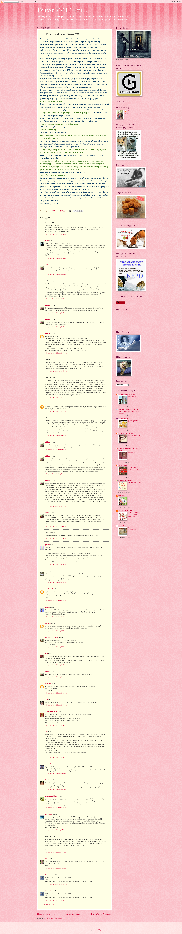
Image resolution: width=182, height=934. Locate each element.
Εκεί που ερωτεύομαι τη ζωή (128, 409)
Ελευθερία (48, 780)
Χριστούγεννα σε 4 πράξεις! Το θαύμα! (133, 468)
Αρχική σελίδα (73, 914)
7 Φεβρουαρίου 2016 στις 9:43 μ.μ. (55, 647)
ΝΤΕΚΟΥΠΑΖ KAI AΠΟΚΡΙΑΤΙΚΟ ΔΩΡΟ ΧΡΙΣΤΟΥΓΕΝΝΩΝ (134, 514)
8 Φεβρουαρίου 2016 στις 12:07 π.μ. (56, 725)
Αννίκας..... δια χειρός (125, 433)
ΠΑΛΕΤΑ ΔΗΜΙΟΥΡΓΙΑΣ (126, 511)
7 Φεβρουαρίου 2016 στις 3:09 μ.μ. (55, 506)
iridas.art (121, 496)
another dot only (132, 396)
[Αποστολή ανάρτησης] (69, 211)
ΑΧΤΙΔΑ (47, 265)
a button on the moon (125, 480)
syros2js (47, 545)
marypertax (48, 764)
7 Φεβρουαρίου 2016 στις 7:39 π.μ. (55, 234)
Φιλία (47, 241)
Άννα (47, 858)
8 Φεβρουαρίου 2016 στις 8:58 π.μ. (55, 790)
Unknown (48, 623)
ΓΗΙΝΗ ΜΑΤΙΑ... (123, 465)
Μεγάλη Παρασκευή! (134, 435)
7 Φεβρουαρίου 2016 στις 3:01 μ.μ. (55, 474)
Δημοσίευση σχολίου (49, 904)
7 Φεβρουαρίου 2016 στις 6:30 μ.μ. (55, 538)
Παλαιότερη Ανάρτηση (101, 914)
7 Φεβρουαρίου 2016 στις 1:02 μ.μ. (55, 411)
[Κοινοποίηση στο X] (78, 211)
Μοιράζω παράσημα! (134, 482)
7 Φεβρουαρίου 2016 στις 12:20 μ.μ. (56, 397)
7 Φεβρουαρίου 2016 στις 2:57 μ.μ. (55, 450)
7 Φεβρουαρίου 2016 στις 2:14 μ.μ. (55, 436)
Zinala (47, 699)
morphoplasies (49, 589)
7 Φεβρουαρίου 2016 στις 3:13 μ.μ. (55, 526)
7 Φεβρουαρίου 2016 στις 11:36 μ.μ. (56, 705)
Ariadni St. (48, 683)
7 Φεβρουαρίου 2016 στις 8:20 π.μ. (55, 259)
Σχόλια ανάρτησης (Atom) (54, 918)
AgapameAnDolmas (51, 796)
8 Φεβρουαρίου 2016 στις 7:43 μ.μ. (55, 852)
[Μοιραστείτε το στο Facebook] (80, 211)
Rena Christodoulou (51, 711)
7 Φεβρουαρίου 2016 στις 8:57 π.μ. (55, 299)
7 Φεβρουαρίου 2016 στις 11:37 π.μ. (56, 353)
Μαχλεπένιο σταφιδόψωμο (132, 528)
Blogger (100, 930)
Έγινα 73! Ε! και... (62, 9)
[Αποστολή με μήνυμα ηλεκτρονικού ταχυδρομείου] (74, 211)
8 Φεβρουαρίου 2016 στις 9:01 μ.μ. (55, 868)
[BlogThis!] (76, 211)
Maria (47, 571)
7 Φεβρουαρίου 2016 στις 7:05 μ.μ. (55, 564)
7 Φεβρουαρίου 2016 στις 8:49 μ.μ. (55, 631)
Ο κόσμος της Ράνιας (52, 637)
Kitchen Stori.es (123, 418)
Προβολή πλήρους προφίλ (133, 114)
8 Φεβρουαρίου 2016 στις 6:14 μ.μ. (55, 830)
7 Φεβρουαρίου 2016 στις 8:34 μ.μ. (55, 617)
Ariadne (47, 607)
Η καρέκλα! (131, 452)
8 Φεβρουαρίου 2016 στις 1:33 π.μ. (55, 774)
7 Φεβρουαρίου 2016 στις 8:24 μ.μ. (55, 601)
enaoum (47, 404)
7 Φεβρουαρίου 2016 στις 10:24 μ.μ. (56, 665)
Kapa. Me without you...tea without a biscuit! (130, 449)
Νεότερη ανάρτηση (46, 914)
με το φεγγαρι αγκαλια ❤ (127, 394)
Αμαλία (47, 333)
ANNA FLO (48, 814)
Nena (46, 653)
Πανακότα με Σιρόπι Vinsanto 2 (134, 421)
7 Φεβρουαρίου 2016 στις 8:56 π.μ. (55, 274)
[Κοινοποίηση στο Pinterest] (82, 211)
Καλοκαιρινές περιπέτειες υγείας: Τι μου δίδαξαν (129, 412)
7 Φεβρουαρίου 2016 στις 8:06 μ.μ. (55, 583)
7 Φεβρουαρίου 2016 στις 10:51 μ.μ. (56, 677)
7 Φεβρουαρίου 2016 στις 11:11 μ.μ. (56, 693)
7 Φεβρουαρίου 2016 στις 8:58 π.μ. (55, 313)
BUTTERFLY (49, 874)
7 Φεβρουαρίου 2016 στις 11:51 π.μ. (56, 371)
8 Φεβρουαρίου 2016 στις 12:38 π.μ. (56, 757)
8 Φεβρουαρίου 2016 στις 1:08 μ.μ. (55, 808)
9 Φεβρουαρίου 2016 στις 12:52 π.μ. (56, 884)
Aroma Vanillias (123, 526)
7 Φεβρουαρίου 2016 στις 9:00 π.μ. (55, 327)
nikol (46, 731)
